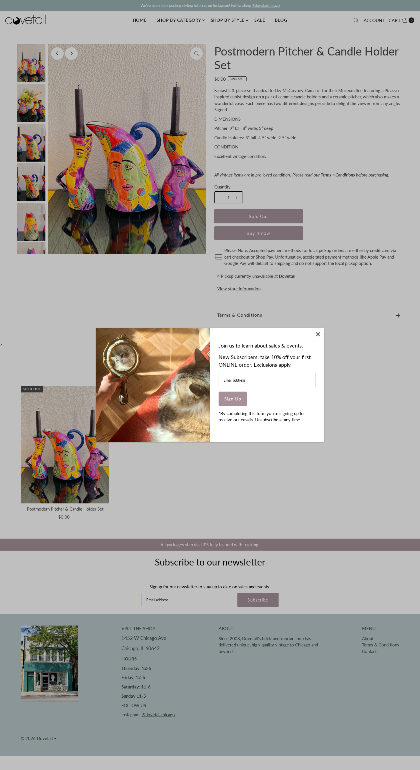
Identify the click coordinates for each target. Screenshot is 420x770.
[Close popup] (318, 334)
